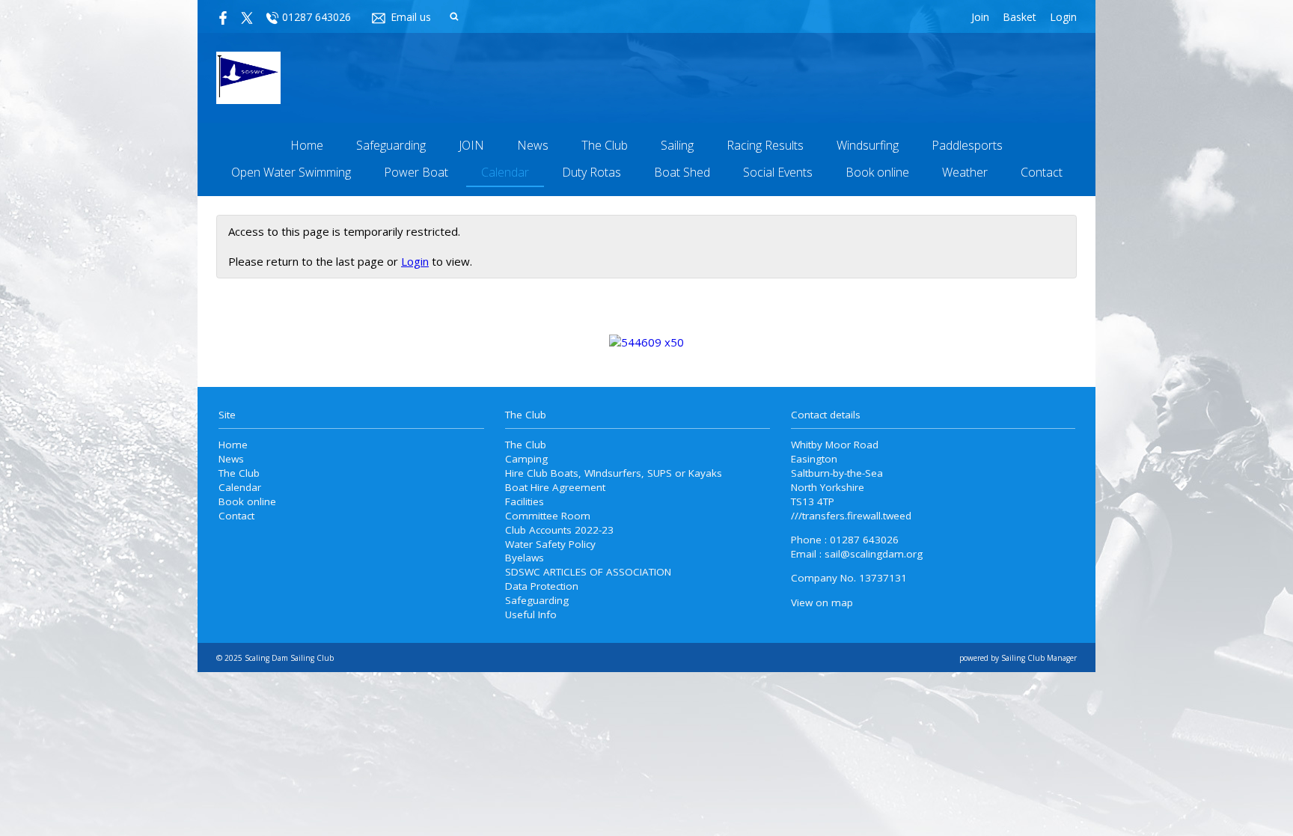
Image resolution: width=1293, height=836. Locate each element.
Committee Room (547, 515)
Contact (1042, 172)
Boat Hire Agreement (555, 487)
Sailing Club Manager (1039, 658)
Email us (411, 17)
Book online (877, 172)
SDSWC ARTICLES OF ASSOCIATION (588, 572)
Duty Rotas (591, 172)
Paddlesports (967, 145)
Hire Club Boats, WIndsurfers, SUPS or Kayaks (613, 473)
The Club (604, 145)
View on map (822, 602)
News (532, 145)
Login (1063, 17)
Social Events (778, 172)
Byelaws (524, 557)
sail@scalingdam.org (874, 554)
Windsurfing (868, 145)
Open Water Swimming (291, 172)
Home (306, 145)
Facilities (524, 501)
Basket (1019, 17)
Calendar (505, 172)
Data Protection (541, 586)
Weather (965, 172)
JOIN (471, 145)
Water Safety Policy (550, 544)
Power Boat (416, 172)
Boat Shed (682, 172)
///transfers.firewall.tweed (851, 515)
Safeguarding (391, 145)
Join (980, 17)
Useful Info (531, 614)
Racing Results (765, 145)
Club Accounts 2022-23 (559, 530)
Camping (526, 459)
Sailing (677, 145)
